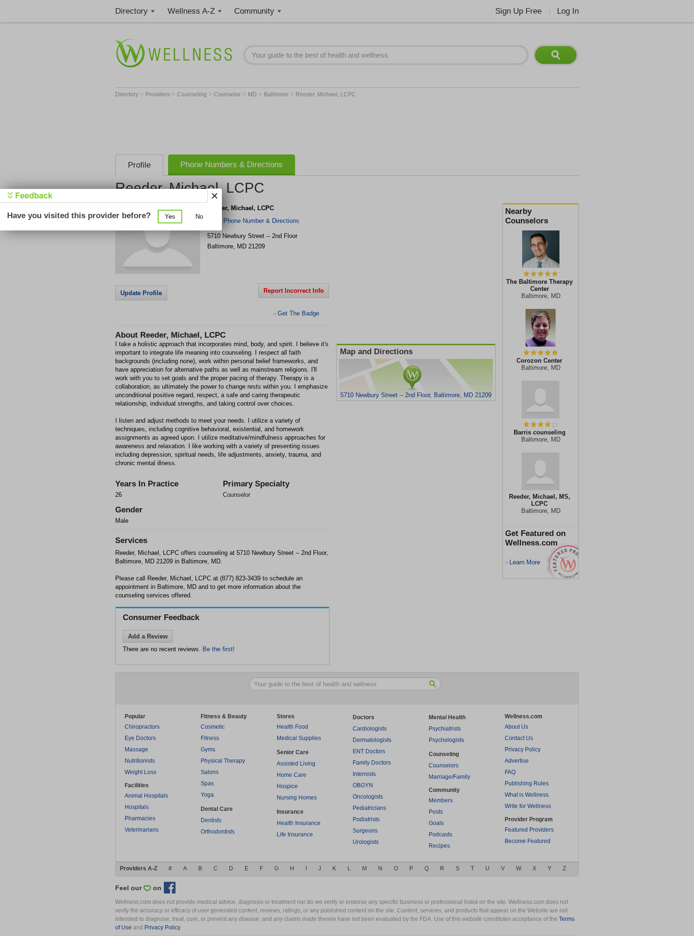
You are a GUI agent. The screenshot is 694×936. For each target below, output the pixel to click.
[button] (170, 216)
